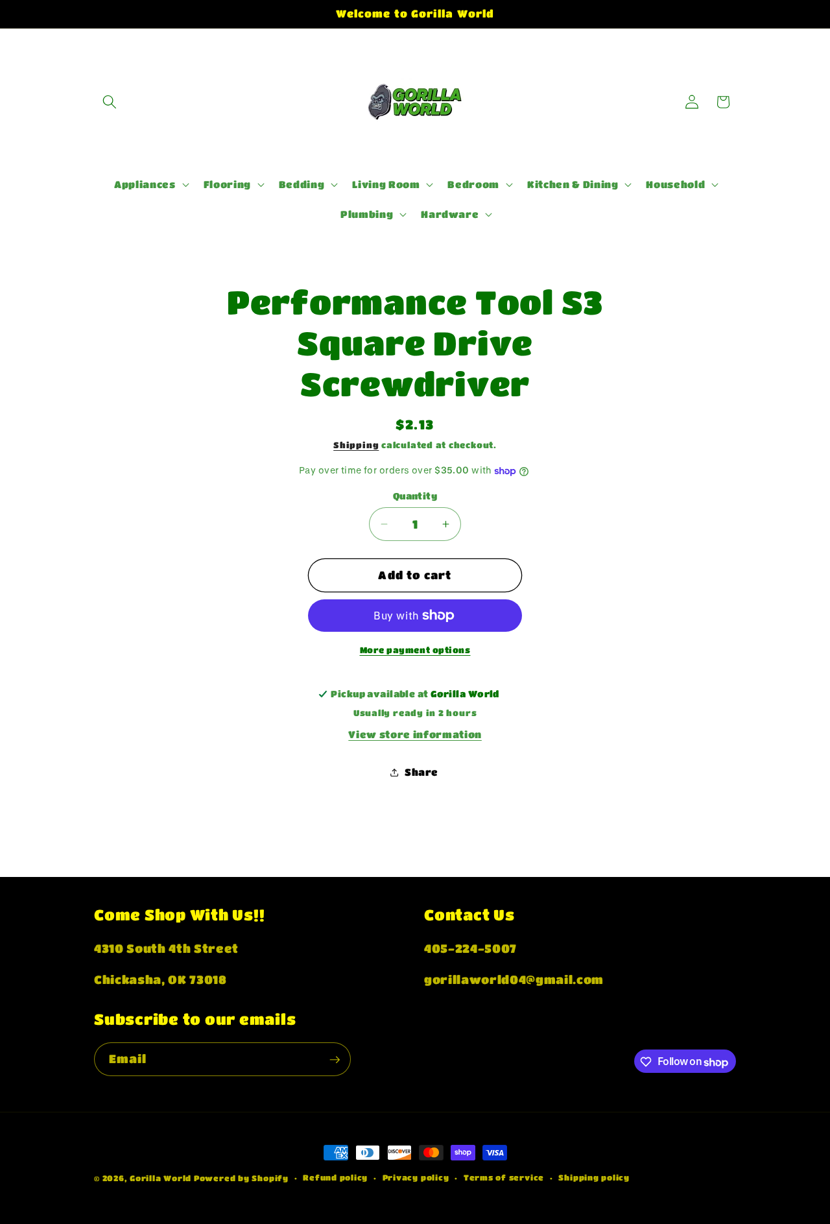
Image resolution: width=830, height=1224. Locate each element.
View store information (415, 734)
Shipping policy (594, 1177)
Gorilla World (162, 1177)
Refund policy (335, 1177)
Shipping (356, 445)
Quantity (415, 495)
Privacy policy (416, 1177)
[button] (109, 101)
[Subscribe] (334, 1060)
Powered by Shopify (241, 1177)
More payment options (415, 649)
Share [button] (421, 772)
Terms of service (504, 1177)
